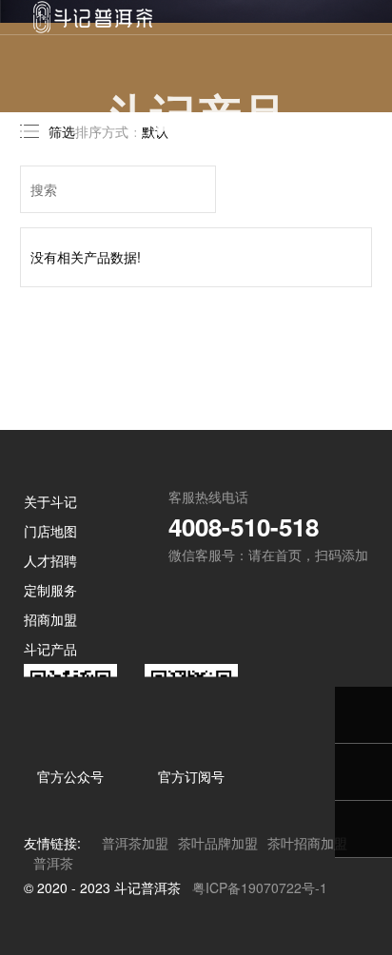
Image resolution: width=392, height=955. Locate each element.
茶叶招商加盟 (307, 842)
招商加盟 (50, 619)
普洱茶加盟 (135, 842)
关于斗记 (50, 501)
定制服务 (50, 589)
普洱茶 (53, 862)
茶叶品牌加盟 (218, 842)
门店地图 (50, 530)
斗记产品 (50, 648)
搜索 (200, 189)
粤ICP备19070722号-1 (259, 887)
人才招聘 (50, 560)
